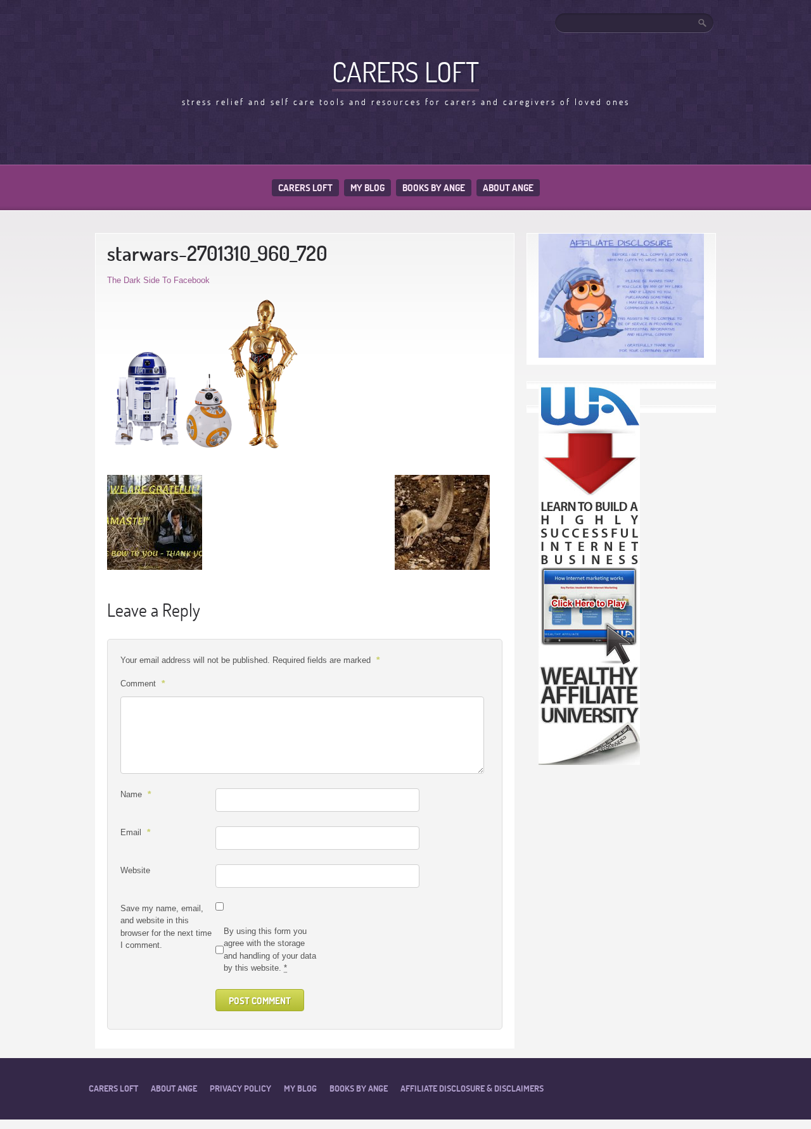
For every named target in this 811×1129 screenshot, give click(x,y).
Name (135, 794)
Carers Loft (305, 188)
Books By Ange (433, 188)
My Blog (367, 188)
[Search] (703, 22)
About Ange (508, 188)
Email (135, 832)
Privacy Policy (240, 1088)
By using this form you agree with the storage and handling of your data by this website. (270, 949)
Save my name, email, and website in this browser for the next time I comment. (166, 927)
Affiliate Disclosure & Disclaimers (472, 1088)
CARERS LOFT (405, 71)
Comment (142, 683)
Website (135, 870)
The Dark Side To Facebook (158, 280)
